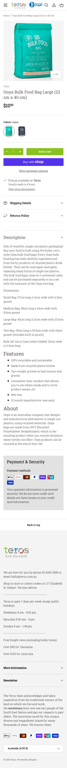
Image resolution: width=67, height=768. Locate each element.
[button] (61, 5)
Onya (6, 86)
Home (6, 15)
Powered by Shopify (27, 759)
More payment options (33, 170)
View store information (21, 189)
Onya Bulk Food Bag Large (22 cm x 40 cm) (33, 15)
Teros (13, 759)
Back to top (33, 525)
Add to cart (44, 151)
